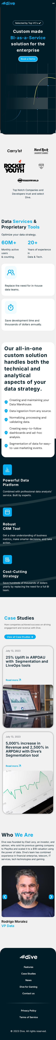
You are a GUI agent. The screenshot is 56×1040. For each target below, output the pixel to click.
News (28, 980)
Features (28, 967)
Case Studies (28, 973)
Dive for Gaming (28, 986)
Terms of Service (28, 1017)
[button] (28, 23)
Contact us (28, 993)
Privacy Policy (28, 1010)
